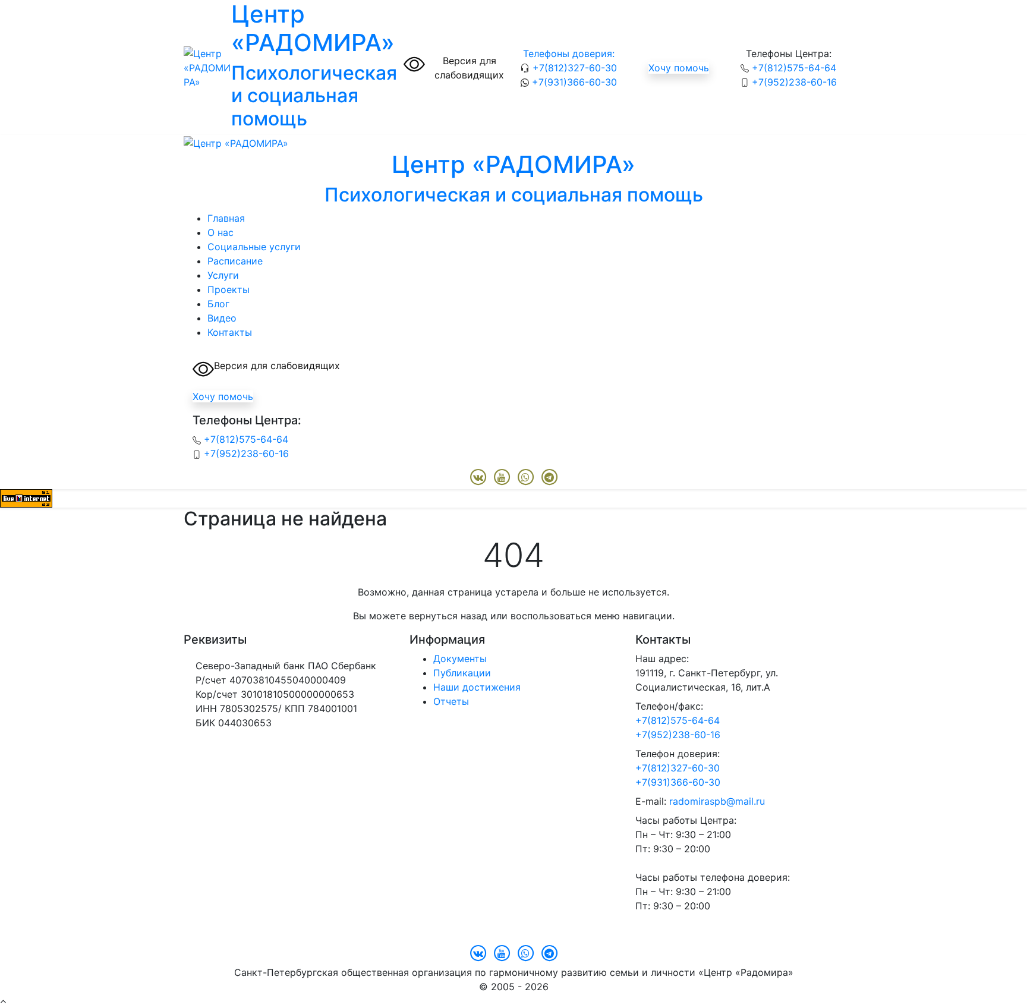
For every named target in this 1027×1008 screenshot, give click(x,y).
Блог (218, 304)
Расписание (235, 261)
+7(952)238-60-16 (793, 82)
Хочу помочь (678, 68)
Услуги (223, 275)
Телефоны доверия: (569, 53)
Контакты (229, 332)
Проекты (228, 289)
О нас (220, 232)
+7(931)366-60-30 (573, 82)
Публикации (462, 673)
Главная (226, 218)
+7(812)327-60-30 (573, 68)
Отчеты (451, 701)
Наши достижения (477, 687)
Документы (460, 658)
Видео (222, 318)
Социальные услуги (254, 247)
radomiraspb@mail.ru (717, 801)
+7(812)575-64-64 (792, 68)
